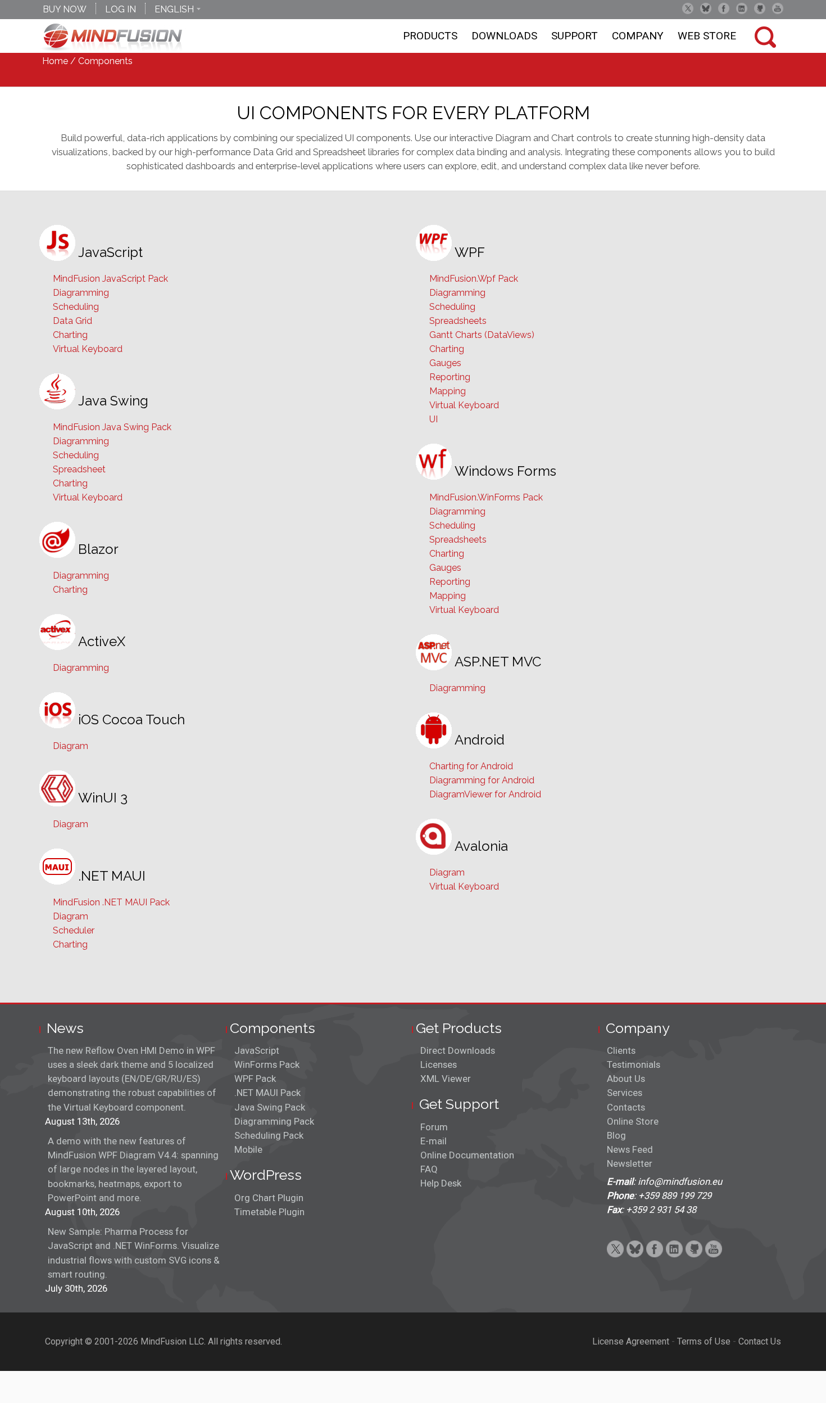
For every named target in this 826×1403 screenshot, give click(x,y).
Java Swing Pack (269, 1107)
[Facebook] (723, 8)
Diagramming (81, 292)
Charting (70, 335)
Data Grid (72, 320)
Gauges (445, 363)
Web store (707, 35)
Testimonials (633, 1064)
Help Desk (440, 1183)
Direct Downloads (457, 1050)
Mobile (248, 1149)
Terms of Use (703, 1341)
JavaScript (256, 1050)
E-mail (433, 1141)
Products (430, 35)
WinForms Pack (266, 1064)
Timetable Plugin (269, 1211)
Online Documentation (467, 1155)
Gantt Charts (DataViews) (481, 335)
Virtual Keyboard (87, 349)
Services (624, 1092)
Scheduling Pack (268, 1135)
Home (55, 61)
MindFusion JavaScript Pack (110, 278)
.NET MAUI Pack (267, 1092)
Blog (616, 1135)
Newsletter (629, 1163)
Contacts (626, 1107)
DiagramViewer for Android (485, 794)
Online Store (633, 1121)
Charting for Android (471, 766)
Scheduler (73, 930)
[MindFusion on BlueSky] (705, 8)
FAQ (429, 1169)
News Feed (630, 1149)
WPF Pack (255, 1078)
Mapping (447, 391)
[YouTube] (777, 8)
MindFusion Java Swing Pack (112, 427)
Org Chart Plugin (268, 1197)
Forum (434, 1127)
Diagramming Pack (274, 1121)
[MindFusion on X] (687, 8)
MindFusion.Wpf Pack (473, 278)
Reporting (449, 377)
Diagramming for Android (481, 780)
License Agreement (630, 1341)
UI (433, 419)
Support (574, 35)
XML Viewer (445, 1078)
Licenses (438, 1064)
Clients (621, 1050)
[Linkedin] (741, 8)
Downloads (504, 35)
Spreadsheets (458, 320)
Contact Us (759, 1341)
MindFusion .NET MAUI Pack (111, 902)
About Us (626, 1078)
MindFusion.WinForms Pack (486, 497)
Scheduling (76, 306)
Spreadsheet (79, 469)
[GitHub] (759, 8)
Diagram (70, 746)
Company (638, 35)
